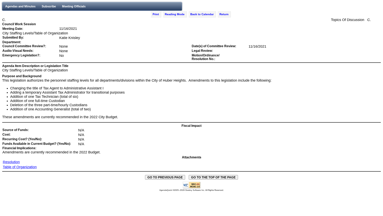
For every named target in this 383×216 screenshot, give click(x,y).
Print (156, 14)
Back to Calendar (202, 14)
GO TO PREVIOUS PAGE (165, 177)
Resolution (11, 162)
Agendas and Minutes (20, 6)
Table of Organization (20, 167)
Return (224, 14)
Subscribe (49, 6)
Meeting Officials (74, 6)
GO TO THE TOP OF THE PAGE (213, 177)
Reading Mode (175, 14)
